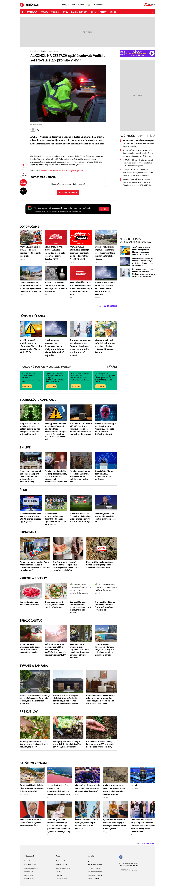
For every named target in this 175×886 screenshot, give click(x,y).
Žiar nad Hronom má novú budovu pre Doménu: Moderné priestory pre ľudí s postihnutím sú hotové (80, 347)
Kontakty (91, 856)
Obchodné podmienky (63, 868)
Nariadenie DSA (29, 879)
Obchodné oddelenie (94, 868)
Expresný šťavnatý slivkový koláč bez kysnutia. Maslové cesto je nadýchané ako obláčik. (80, 607)
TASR (38, 130)
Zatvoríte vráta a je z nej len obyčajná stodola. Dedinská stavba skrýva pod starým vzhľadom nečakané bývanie (65, 699)
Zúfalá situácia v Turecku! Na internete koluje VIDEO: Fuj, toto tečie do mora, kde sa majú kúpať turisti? (105, 649)
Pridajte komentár (70, 192)
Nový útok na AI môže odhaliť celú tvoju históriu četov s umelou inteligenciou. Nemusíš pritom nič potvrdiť (30, 428)
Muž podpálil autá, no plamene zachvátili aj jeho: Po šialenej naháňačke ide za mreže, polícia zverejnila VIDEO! (55, 649)
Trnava (44, 12)
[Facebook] (120, 857)
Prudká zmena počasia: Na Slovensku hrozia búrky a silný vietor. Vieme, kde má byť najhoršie (55, 347)
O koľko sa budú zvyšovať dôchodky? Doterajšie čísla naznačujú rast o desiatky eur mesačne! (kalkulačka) (66, 566)
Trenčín (55, 12)
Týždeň (151, 135)
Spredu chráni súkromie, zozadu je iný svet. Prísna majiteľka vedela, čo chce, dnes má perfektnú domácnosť (35, 699)
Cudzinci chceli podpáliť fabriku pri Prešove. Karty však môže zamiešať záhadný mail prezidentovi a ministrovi (56, 476)
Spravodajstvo (92, 861)
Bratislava (32, 12)
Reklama (59, 856)
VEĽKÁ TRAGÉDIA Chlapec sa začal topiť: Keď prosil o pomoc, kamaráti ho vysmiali (30, 648)
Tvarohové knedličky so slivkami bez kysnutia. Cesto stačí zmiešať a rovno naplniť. (105, 606)
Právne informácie (30, 861)
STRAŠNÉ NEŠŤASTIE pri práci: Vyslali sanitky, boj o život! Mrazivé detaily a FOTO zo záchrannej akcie (138, 163)
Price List (59, 875)
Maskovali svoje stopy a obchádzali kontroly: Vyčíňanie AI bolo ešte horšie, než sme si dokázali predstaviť (105, 428)
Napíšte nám (28, 875)
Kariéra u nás (28, 871)
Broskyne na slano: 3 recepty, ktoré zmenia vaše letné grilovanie (54, 605)
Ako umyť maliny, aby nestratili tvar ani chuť (29, 603)
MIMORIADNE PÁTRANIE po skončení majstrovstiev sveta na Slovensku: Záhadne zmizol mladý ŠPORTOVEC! (138, 182)
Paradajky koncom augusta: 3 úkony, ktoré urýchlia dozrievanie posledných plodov (34, 744)
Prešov (103, 12)
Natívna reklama (61, 879)
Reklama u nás (61, 861)
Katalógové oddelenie (95, 871)
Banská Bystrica (79, 12)
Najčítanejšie (127, 135)
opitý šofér (63, 170)
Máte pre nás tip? (93, 879)
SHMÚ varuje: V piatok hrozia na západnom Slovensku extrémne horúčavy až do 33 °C (31, 346)
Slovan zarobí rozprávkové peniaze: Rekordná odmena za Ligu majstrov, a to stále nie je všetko (55, 518)
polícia (80, 170)
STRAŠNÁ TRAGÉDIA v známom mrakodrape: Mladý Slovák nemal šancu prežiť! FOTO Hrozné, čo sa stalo (138, 172)
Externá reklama (61, 864)
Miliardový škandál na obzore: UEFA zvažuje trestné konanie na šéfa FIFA (105, 517)
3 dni (141, 135)
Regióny (43, 51)
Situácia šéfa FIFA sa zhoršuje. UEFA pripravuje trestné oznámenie (104, 475)
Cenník (58, 871)
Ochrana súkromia (30, 864)
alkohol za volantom (49, 170)
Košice (113, 12)
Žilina (93, 12)
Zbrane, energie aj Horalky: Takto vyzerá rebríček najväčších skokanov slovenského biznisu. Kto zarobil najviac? (35, 566)
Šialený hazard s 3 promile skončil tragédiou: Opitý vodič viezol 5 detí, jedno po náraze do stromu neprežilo (80, 651)
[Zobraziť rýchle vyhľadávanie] (152, 11)
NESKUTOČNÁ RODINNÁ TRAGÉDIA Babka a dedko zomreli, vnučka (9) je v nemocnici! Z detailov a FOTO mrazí (138, 153)
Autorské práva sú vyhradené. (128, 865)
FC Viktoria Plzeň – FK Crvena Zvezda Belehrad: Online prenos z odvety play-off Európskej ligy (81, 517)
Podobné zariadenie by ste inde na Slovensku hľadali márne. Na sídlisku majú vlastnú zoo (80, 476)
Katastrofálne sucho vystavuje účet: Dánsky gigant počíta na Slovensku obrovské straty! (99, 565)
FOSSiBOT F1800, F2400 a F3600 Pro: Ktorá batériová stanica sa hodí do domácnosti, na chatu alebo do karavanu (81, 428)
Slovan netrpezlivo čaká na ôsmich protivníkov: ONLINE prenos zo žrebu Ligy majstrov (30, 517)
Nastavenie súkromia (31, 868)
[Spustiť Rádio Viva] (137, 51)
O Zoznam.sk (29, 856)
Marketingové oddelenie (95, 875)
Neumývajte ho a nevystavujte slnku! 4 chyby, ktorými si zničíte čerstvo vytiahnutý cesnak (67, 744)
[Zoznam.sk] (125, 871)
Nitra (65, 12)
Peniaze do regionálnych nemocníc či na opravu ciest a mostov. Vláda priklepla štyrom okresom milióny (30, 476)
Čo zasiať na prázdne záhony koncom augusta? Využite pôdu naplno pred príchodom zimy (100, 744)
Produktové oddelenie (95, 864)
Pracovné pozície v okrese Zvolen (45, 367)
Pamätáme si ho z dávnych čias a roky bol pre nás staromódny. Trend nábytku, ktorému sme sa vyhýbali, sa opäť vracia (100, 699)
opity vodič (72, 170)
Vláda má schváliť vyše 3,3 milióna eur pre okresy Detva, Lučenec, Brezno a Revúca (105, 346)
